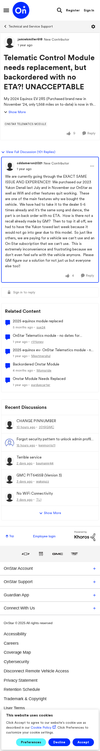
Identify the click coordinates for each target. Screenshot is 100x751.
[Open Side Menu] (6, 10)
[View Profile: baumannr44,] (9, 461)
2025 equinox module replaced (38, 321)
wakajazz (42, 481)
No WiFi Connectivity (35, 493)
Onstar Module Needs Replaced (39, 378)
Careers (11, 643)
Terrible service (29, 457)
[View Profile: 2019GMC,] (9, 424)
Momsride (44, 370)
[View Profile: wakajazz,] (9, 478)
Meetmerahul (40, 356)
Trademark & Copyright (25, 698)
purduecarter (40, 385)
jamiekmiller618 (30, 39)
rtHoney (37, 342)
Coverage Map (17, 652)
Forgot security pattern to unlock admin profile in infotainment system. (55, 439)
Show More (17, 112)
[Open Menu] (93, 26)
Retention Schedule (22, 689)
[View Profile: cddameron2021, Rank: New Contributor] (9, 166)
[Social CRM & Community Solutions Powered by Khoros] (84, 536)
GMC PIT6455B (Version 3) (39, 475)
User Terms (14, 708)
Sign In (89, 10)
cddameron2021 (29, 163)
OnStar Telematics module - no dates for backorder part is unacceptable (46, 335)
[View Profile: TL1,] (9, 497)
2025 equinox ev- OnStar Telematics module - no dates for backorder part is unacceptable (53, 350)
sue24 (41, 327)
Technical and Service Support (30, 26)
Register (73, 10)
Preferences (31, 742)
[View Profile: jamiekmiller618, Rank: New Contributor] (9, 42)
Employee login (44, 536)
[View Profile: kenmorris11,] (9, 442)
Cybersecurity (16, 661)
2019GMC (46, 427)
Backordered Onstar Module (36, 364)
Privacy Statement (20, 680)
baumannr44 (44, 463)
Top (11, 536)
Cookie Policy (41, 727)
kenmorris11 (47, 445)
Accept (83, 742)
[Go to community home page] (21, 10)
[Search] (59, 10)
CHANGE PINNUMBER (36, 421)
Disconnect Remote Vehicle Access (36, 671)
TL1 (38, 499)
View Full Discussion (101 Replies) (30, 152)
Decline (59, 742)
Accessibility (15, 634)
